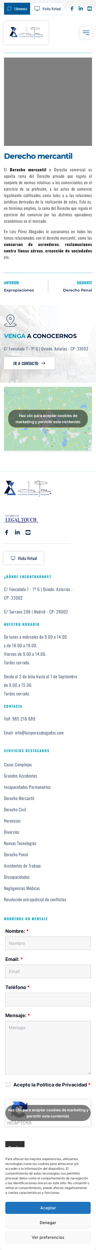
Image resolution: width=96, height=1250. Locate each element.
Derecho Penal (77, 290)
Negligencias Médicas (22, 888)
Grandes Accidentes (20, 775)
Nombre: (17, 931)
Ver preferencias (48, 1237)
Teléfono (17, 987)
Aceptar (48, 1207)
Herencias (12, 820)
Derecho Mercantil (19, 798)
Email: (14, 959)
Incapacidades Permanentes (27, 787)
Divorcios (11, 832)
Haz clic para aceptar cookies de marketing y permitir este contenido (48, 418)
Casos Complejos (18, 764)
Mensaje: (17, 1015)
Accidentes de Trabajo (22, 865)
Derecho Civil (15, 809)
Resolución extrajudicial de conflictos (35, 899)
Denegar (48, 1222)
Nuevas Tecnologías (20, 843)
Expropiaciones (19, 290)
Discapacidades (17, 877)
